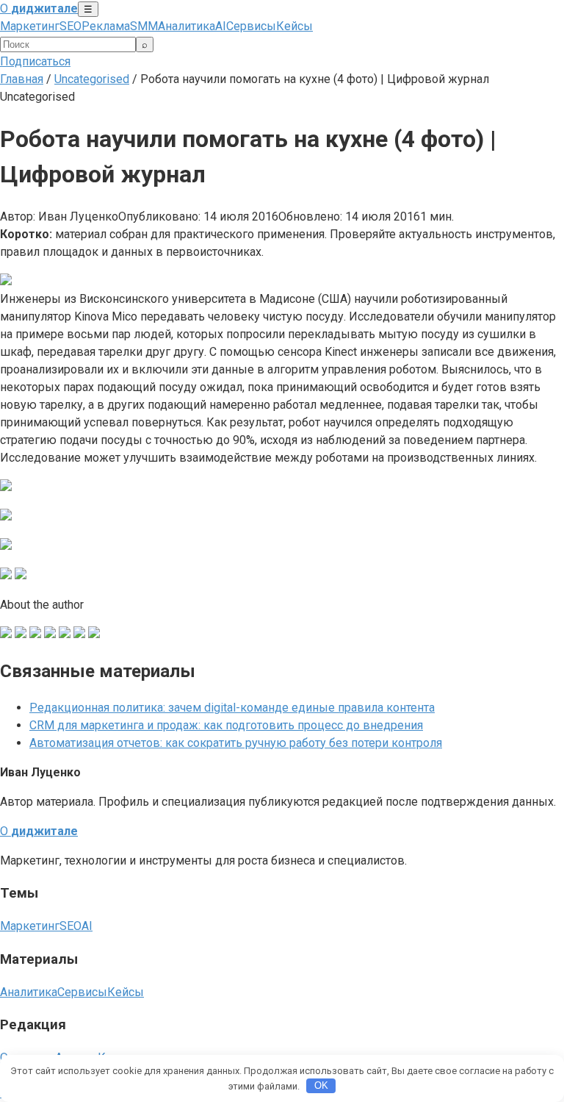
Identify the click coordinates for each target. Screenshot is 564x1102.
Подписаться (35, 61)
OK (321, 1085)
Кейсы (294, 26)
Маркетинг (29, 26)
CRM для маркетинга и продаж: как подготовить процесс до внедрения (226, 725)
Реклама (106, 26)
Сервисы (251, 26)
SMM (144, 26)
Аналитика (186, 26)
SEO (70, 26)
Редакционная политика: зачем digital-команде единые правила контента (232, 708)
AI (220, 26)
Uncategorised (91, 79)
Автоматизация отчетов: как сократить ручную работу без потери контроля (235, 743)
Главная (21, 79)
